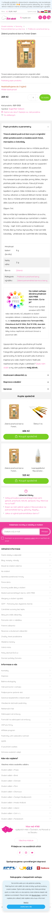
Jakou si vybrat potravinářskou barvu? (22, 513)
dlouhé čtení (36, 895)
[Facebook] (20, 852)
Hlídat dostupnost (9, 89)
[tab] (26, 126)
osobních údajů (29, 538)
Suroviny (19, 26)
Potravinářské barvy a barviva (13, 29)
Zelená (19, 270)
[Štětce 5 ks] (38, 411)
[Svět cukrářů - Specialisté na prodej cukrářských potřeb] (8, 17)
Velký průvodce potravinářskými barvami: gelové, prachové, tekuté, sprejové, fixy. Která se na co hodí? (26, 501)
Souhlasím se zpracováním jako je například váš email (27, 539)
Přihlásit (45, 531)
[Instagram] (26, 852)
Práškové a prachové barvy (38, 29)
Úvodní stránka (7, 26)
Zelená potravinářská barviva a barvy (32, 280)
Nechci (26, 902)
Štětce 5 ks (38, 424)
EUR (10, 11)
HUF (15, 11)
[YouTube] (32, 852)
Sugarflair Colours (16, 109)
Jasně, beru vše (26, 907)
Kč (7, 11)
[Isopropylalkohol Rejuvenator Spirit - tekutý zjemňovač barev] (38, 455)
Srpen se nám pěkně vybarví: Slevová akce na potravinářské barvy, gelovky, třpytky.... (25, 508)
